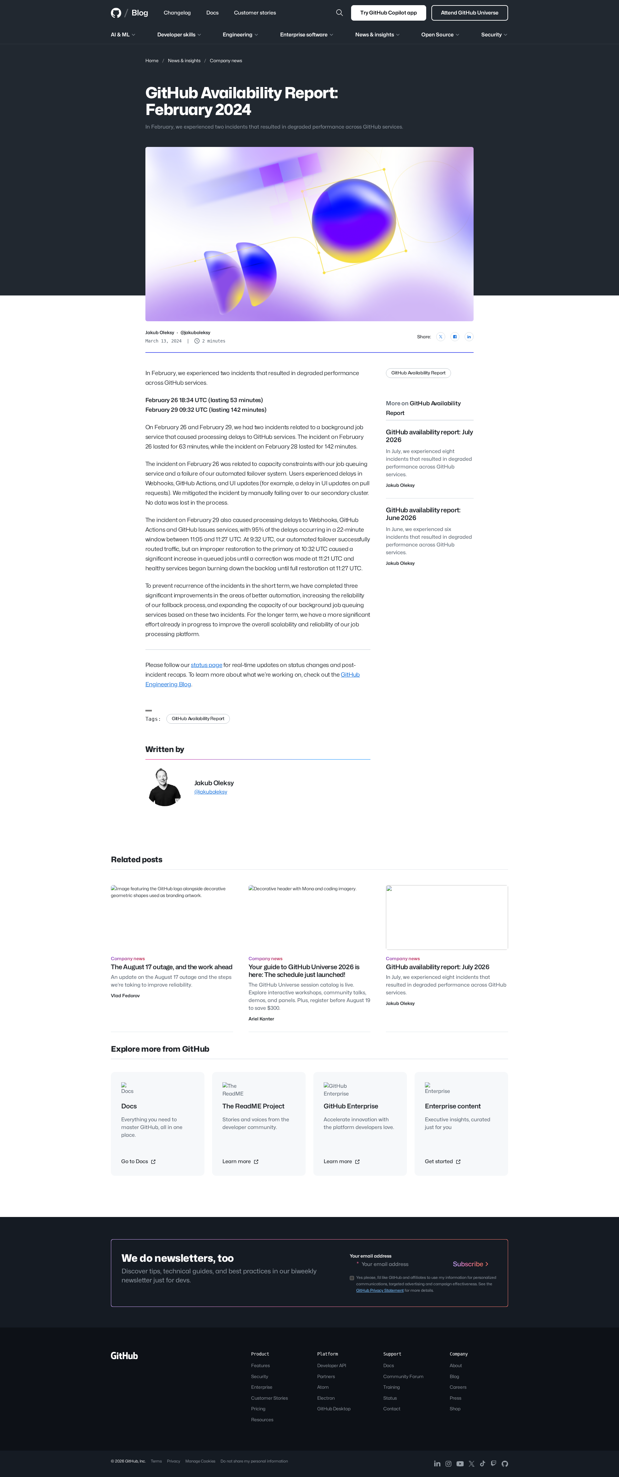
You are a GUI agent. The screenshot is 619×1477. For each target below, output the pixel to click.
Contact (391, 1408)
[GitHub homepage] (116, 13)
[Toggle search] (339, 13)
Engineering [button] (237, 35)
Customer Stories (269, 1398)
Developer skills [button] (176, 35)
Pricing (258, 1408)
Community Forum (403, 1376)
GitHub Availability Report (198, 718)
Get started (439, 1161)
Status (390, 1398)
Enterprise (261, 1387)
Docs (388, 1365)
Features (260, 1365)
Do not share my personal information (254, 1461)
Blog (140, 12)
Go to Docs (135, 1161)
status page (206, 664)
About (456, 1365)
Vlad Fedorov (125, 995)
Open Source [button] (437, 35)
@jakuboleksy (195, 332)
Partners (326, 1376)
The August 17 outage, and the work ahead (171, 967)
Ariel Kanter (261, 1018)
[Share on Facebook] (454, 336)
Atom (323, 1387)
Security (259, 1376)
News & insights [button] (374, 35)
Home (152, 60)
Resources (262, 1419)
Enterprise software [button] (304, 35)
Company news (226, 60)
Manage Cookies (200, 1461)
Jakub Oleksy (159, 332)
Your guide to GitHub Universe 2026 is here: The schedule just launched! (304, 971)
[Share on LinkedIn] (469, 336)
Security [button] (491, 35)
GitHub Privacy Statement (380, 1290)
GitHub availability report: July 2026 (437, 967)
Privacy (173, 1461)
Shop (455, 1408)
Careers (458, 1387)
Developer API (331, 1365)
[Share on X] (440, 336)
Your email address (370, 1256)
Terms (156, 1461)
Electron (326, 1398)
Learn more (237, 1161)
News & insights (184, 60)
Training (391, 1387)
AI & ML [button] (120, 35)
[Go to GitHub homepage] (124, 1357)
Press (455, 1398)
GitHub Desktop (333, 1408)
